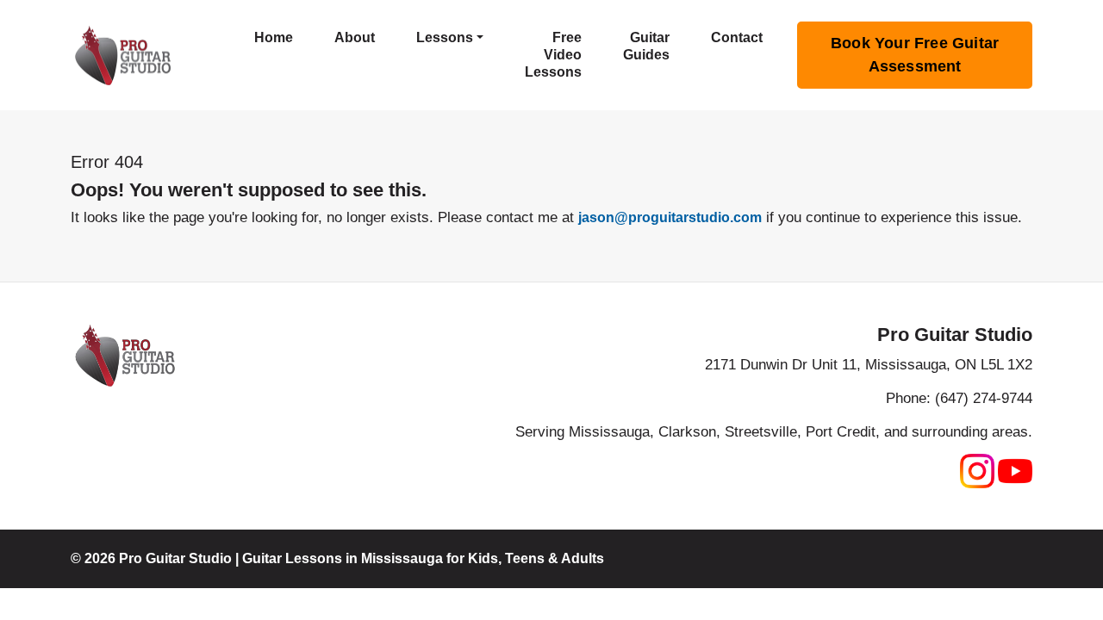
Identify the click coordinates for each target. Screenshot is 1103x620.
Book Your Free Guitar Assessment (915, 54)
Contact (737, 37)
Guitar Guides (646, 46)
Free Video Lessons (553, 54)
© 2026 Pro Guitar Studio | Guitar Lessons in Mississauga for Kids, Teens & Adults (337, 558)
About (354, 37)
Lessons (444, 37)
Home (273, 37)
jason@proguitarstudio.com (670, 217)
